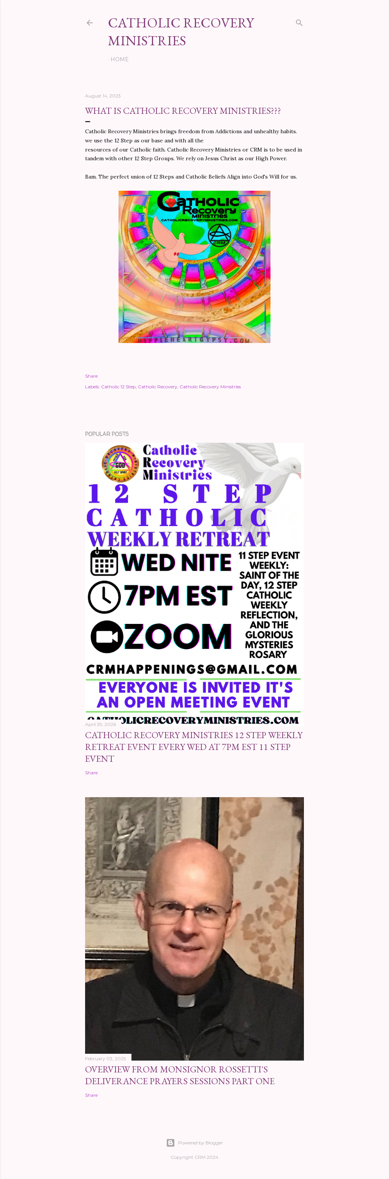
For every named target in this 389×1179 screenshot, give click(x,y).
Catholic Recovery (157, 386)
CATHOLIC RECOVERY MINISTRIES (181, 31)
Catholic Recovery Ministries (210, 386)
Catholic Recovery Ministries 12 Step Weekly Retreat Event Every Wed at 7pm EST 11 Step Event (193, 746)
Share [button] (91, 376)
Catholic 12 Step (118, 386)
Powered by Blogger (200, 1142)
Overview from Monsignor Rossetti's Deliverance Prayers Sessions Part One (180, 1075)
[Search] (299, 21)
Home (120, 59)
